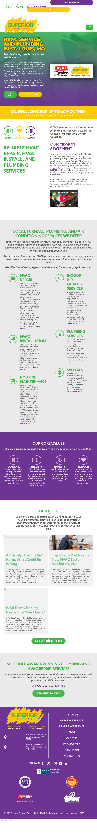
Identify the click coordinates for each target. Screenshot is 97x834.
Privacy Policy (33, 813)
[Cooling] (19, 134)
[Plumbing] (30, 134)
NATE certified (58, 170)
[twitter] (49, 763)
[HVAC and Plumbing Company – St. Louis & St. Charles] (21, 18)
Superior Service (57, 154)
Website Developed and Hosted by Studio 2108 (62, 813)
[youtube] (60, 763)
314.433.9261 (13, 7)
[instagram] (55, 763)
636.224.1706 (57, 686)
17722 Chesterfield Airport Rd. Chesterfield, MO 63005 (36, 747)
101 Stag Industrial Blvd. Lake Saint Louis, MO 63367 (36, 737)
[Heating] (8, 134)
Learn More (25, 424)
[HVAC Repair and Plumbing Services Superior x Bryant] (25, 708)
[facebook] (43, 763)
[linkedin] (66, 763)
